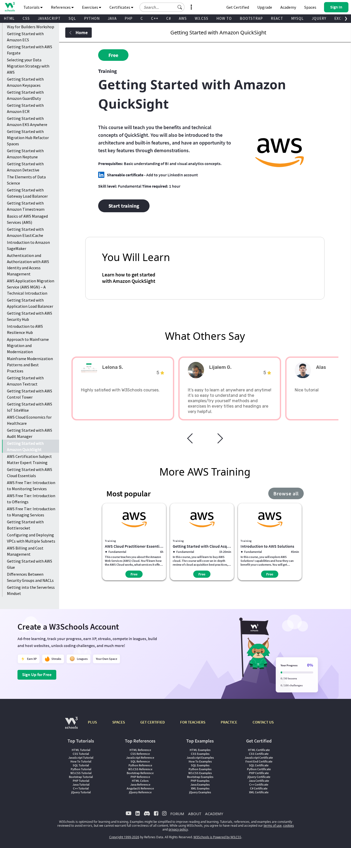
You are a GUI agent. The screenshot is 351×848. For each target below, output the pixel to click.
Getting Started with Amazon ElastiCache (25, 232)
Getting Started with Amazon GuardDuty (25, 95)
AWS (183, 18)
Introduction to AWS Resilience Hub (25, 329)
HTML (9, 18)
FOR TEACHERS (192, 722)
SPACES (118, 722)
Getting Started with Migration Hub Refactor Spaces (28, 137)
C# (168, 18)
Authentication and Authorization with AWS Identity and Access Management (28, 264)
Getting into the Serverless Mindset (31, 590)
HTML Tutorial (81, 750)
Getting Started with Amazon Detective (25, 166)
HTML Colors (140, 781)
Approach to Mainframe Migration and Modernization (28, 345)
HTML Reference (140, 750)
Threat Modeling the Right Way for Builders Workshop (30, 23)
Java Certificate (259, 781)
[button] (180, 7)
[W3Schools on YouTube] (129, 813)
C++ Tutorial (81, 788)
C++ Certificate (258, 784)
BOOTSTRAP (251, 18)
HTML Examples (200, 750)
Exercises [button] (90, 7)
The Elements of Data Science (26, 180)
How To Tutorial (80, 761)
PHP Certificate (259, 773)
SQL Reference (140, 761)
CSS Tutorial (81, 754)
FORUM (177, 813)
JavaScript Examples (200, 757)
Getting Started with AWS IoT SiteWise (29, 407)
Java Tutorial (80, 784)
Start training (123, 206)
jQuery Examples (200, 792)
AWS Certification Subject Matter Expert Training (29, 459)
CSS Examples (200, 754)
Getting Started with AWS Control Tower (29, 394)
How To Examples (200, 761)
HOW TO (224, 18)
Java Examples (200, 784)
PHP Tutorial (81, 781)
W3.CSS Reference (140, 769)
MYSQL (297, 18)
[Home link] (9, 7)
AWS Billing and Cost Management (25, 551)
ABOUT (194, 813)
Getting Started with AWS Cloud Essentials (29, 472)
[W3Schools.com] (71, 725)
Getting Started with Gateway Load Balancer (27, 193)
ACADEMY (214, 813)
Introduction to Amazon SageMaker (28, 245)
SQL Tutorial (81, 765)
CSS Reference (140, 754)
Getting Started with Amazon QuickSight (25, 446)
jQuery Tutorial (81, 792)
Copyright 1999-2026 (124, 837)
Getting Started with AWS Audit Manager (29, 433)
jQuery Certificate (258, 777)
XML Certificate (259, 792)
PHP (129, 18)
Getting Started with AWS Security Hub (29, 316)
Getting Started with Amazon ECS (25, 36)
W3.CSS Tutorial (80, 773)
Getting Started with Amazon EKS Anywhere (27, 121)
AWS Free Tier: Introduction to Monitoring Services (31, 485)
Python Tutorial (81, 769)
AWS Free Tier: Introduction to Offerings (31, 498)
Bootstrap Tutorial (81, 777)
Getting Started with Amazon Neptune (25, 153)
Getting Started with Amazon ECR (25, 108)
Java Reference (140, 784)
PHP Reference (140, 777)
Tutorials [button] (31, 7)
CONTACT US (263, 722)
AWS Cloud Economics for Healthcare (29, 420)
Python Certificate (259, 769)
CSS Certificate (259, 754)
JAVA (112, 18)
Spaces (310, 7)
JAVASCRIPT (49, 18)
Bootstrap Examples (200, 777)
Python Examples (200, 769)
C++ (154, 18)
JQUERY (319, 18)
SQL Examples (200, 765)
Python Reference (140, 765)
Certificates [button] (120, 7)
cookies (288, 825)
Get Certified (237, 7)
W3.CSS (201, 18)
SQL (72, 18)
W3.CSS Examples (200, 773)
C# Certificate (258, 788)
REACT (277, 18)
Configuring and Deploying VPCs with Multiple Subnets (31, 538)
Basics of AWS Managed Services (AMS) (27, 219)
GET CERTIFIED (152, 722)
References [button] (61, 7)
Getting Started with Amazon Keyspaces (25, 82)
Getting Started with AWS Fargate (29, 49)
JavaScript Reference (140, 757)
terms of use (273, 825)
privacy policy (178, 829)
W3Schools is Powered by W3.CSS (217, 837)
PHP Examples (200, 781)
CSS (26, 18)
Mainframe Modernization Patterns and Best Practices (30, 364)
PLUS (92, 722)
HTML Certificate (259, 750)
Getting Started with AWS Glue (29, 564)
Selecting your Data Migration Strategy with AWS (28, 66)
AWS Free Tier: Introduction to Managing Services (31, 511)
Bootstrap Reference (140, 773)
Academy (288, 7)
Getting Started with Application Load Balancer (30, 303)
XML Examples (200, 788)
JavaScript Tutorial (80, 757)
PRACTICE (229, 722)
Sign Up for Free (37, 674)
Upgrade (264, 7)
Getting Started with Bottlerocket (25, 525)
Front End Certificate (258, 761)
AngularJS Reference (140, 788)
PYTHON (92, 18)
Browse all (286, 493)
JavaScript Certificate (259, 757)
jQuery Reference (140, 792)
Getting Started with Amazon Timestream (25, 206)
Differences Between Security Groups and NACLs (30, 577)
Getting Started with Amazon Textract (25, 381)
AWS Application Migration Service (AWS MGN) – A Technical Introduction (30, 287)
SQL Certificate (259, 765)
